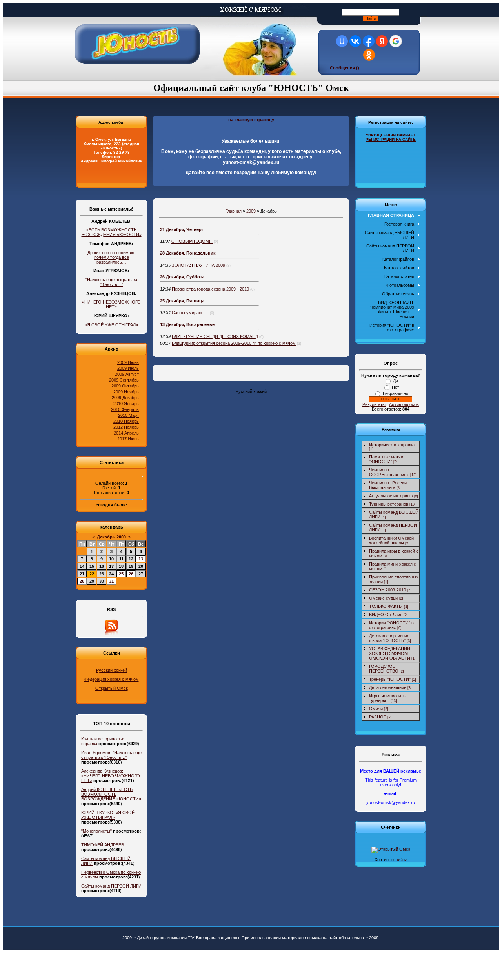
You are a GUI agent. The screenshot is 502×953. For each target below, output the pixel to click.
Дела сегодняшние (387, 687)
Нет (395, 387)
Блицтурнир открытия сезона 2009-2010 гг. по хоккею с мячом (234, 343)
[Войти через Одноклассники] (369, 55)
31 (111, 581)
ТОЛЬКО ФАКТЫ (386, 606)
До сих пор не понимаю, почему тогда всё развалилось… (111, 257)
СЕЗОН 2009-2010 (387, 589)
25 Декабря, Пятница (182, 300)
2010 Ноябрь (126, 421)
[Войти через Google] (395, 41)
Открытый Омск (111, 688)
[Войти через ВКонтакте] (355, 41)
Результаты (374, 404)
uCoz (402, 859)
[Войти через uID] (342, 41)
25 (121, 573)
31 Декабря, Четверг (182, 229)
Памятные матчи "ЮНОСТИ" (386, 459)
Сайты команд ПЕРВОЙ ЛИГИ (111, 886)
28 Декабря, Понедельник (188, 253)
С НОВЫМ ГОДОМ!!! (192, 241)
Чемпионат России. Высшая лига (388, 485)
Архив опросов (404, 404)
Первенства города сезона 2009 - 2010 (210, 289)
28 (82, 581)
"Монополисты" (96, 831)
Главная (234, 211)
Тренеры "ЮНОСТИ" (390, 679)
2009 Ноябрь (126, 391)
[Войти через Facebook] (369, 41)
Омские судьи (383, 598)
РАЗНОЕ (377, 717)
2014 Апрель (126, 433)
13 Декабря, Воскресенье (187, 324)
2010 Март (128, 415)
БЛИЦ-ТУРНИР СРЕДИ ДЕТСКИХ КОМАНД (215, 336)
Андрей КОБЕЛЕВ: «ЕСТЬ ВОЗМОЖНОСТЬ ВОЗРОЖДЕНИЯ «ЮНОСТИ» (111, 794)
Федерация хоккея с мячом (111, 679)
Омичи (376, 708)
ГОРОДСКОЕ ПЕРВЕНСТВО (383, 668)
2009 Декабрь (125, 397)
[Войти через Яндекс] (382, 41)
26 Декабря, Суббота (182, 277)
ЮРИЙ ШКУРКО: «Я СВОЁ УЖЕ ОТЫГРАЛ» (108, 815)
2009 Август (127, 374)
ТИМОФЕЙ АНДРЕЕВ (102, 844)
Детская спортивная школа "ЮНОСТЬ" (389, 638)
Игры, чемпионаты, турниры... (388, 698)
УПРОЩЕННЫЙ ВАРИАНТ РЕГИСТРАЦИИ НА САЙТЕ (391, 137)
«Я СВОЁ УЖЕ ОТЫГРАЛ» (111, 324)
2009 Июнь (128, 362)
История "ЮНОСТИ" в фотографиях (391, 625)
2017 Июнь (128, 438)
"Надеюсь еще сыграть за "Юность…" (111, 282)
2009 (251, 211)
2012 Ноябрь (126, 427)
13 (140, 559)
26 (131, 573)
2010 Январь (126, 403)
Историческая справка (392, 444)
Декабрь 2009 (111, 537)
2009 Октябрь (125, 386)
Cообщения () (344, 67)
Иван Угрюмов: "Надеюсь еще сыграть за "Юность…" (111, 755)
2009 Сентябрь (124, 380)
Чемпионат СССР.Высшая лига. (389, 472)
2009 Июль (128, 368)
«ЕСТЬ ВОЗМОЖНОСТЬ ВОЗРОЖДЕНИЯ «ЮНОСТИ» (112, 232)
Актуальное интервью (391, 495)
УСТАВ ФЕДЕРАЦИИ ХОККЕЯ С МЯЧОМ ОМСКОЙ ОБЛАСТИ (389, 653)
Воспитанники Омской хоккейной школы (391, 540)
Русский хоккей (111, 670)
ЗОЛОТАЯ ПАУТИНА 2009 (198, 265)
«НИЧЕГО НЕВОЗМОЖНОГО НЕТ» (111, 304)
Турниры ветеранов (388, 504)
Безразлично (395, 393)
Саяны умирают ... (190, 312)
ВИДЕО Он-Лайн (385, 614)
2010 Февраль (125, 409)
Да (395, 380)
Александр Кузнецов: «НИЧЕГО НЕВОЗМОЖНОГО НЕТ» (110, 776)
